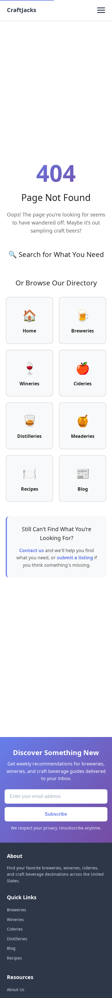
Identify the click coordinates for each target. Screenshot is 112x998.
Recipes (14, 958)
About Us (15, 989)
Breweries (16, 909)
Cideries (15, 929)
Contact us (31, 550)
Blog (11, 948)
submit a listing (75, 557)
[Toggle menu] (101, 10)
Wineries (15, 919)
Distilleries (17, 938)
